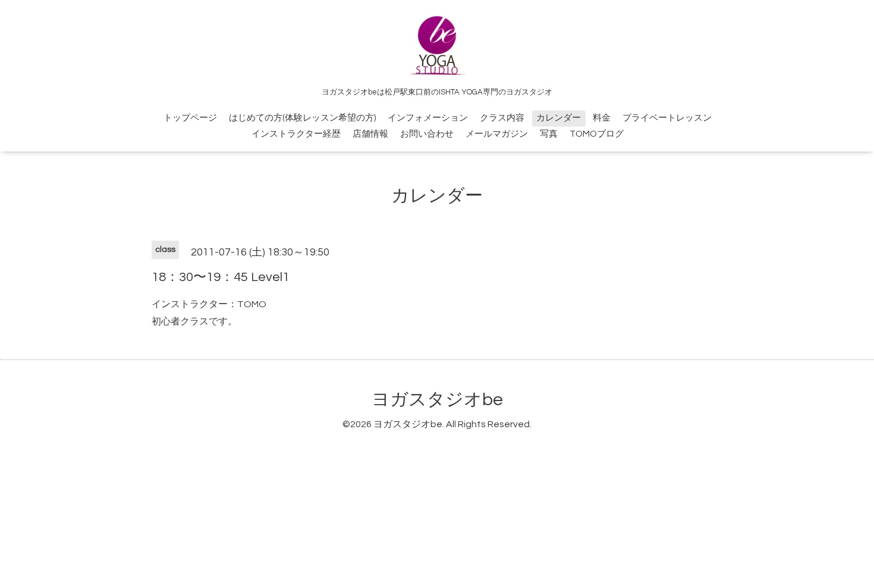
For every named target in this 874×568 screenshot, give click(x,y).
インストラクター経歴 (296, 134)
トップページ (190, 117)
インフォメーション (428, 117)
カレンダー (558, 117)
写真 (549, 134)
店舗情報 (370, 134)
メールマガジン (497, 134)
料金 (602, 117)
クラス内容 (502, 117)
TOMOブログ (597, 134)
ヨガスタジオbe (437, 399)
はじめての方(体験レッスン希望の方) (302, 117)
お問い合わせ (427, 134)
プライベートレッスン (667, 117)
